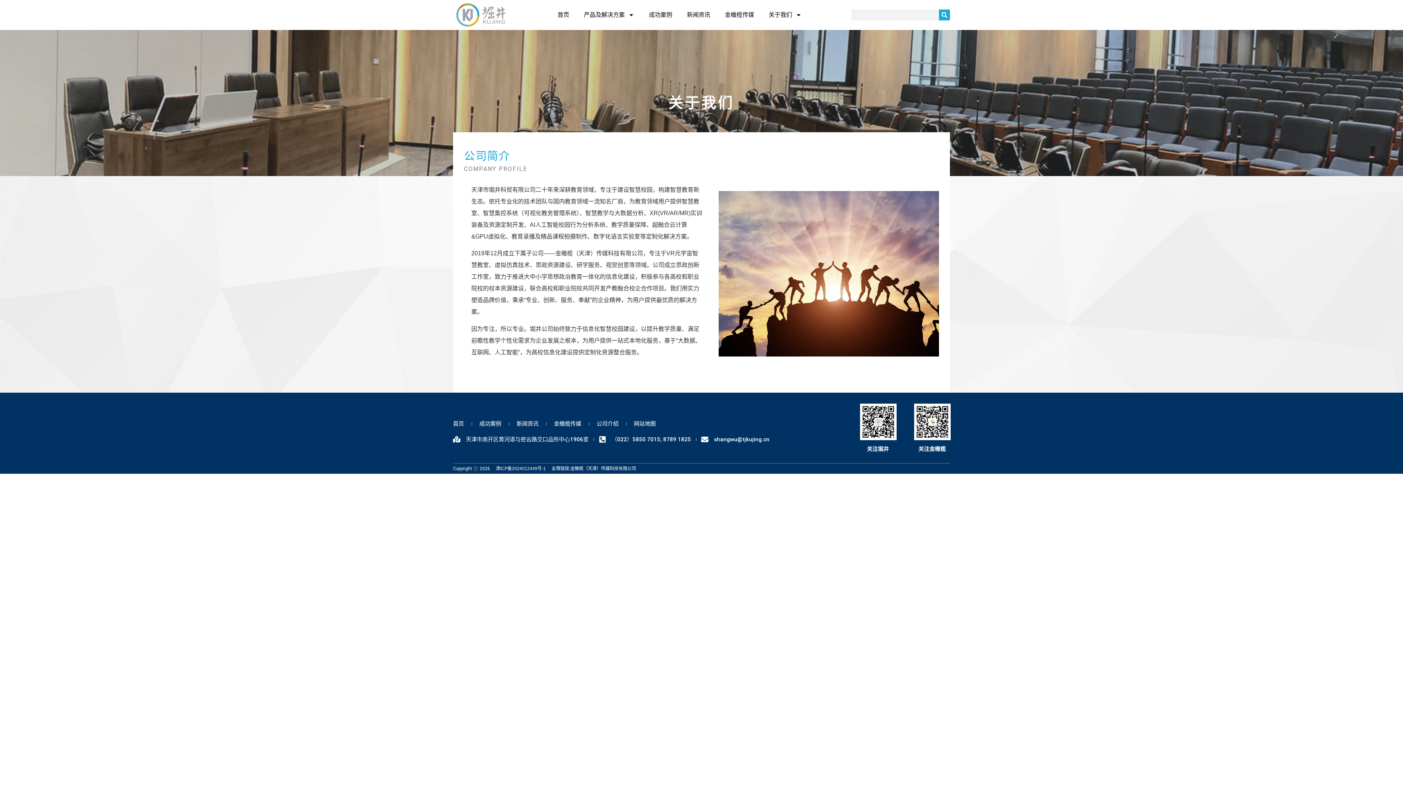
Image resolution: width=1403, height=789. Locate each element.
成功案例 (660, 14)
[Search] (944, 14)
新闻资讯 (698, 14)
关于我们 (780, 14)
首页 (563, 14)
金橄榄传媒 (739, 14)
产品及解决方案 (604, 14)
